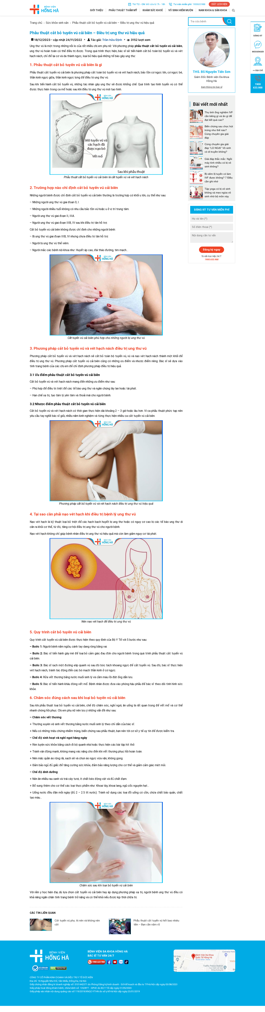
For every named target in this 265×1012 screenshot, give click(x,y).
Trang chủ (36, 22)
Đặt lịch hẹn (219, 4)
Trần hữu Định (111, 40)
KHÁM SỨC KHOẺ (153, 10)
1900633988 (199, 4)
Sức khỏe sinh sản (57, 22)
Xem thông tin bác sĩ (211, 87)
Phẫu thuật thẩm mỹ (123, 10)
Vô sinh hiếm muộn (180, 10)
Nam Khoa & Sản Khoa (213, 10)
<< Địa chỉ (258, 70)
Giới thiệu (96, 10)
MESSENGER (258, 52)
